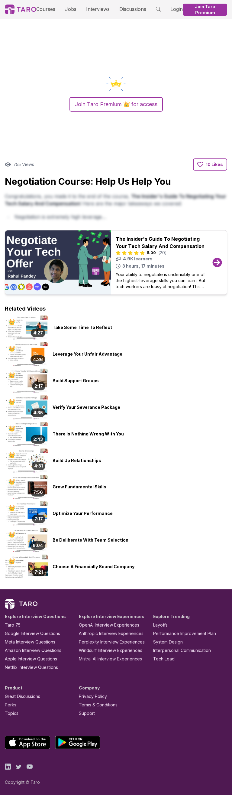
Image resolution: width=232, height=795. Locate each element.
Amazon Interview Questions (33, 650)
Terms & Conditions (98, 704)
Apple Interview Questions (31, 658)
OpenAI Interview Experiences (109, 624)
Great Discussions (22, 696)
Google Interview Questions (32, 633)
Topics (11, 713)
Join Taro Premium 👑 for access (116, 104)
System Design (168, 641)
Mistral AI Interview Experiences (110, 658)
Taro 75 (13, 624)
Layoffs (160, 624)
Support (87, 713)
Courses (45, 9)
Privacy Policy (93, 696)
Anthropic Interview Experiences (111, 633)
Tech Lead (164, 658)
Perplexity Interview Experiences (112, 641)
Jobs (70, 9)
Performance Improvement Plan (184, 633)
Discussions (132, 9)
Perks (10, 704)
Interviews (98, 9)
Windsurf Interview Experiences (110, 650)
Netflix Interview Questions (31, 667)
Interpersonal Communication (182, 650)
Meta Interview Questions (30, 641)
